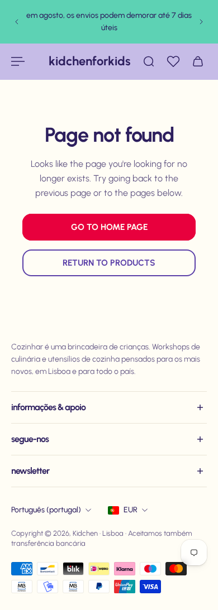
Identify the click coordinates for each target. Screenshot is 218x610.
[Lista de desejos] (174, 61)
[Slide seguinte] (201, 21)
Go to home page (109, 227)
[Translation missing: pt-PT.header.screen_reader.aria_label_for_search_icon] (150, 61)
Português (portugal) (46, 510)
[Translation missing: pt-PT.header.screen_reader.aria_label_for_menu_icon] (19, 61)
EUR (131, 510)
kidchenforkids (90, 61)
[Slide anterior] (16, 21)
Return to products (109, 262)
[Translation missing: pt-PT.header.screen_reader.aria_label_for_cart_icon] (199, 61)
